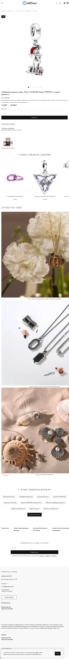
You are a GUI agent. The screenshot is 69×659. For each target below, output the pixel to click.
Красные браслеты (43, 497)
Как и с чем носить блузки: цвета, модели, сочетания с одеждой (44, 299)
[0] (63, 3)
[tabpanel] (34, 49)
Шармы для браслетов (18, 509)
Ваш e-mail (4, 109)
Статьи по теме (11, 207)
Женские (21, 11)
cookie (36, 652)
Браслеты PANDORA (59, 497)
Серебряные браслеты (26, 497)
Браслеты (3, 11)
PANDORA (10, 11)
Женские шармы (34, 509)
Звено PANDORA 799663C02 (15, 196)
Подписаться (34, 552)
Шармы (35, 11)
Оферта (3, 635)
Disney (16, 11)
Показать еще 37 (34, 515)
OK (58, 653)
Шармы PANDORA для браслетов (31, 503)
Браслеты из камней (10, 503)
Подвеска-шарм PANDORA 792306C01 (45, 196)
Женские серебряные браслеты (55, 503)
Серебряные (28, 11)
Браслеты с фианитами (51, 509)
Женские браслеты (9, 497)
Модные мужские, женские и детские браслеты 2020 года (44, 386)
